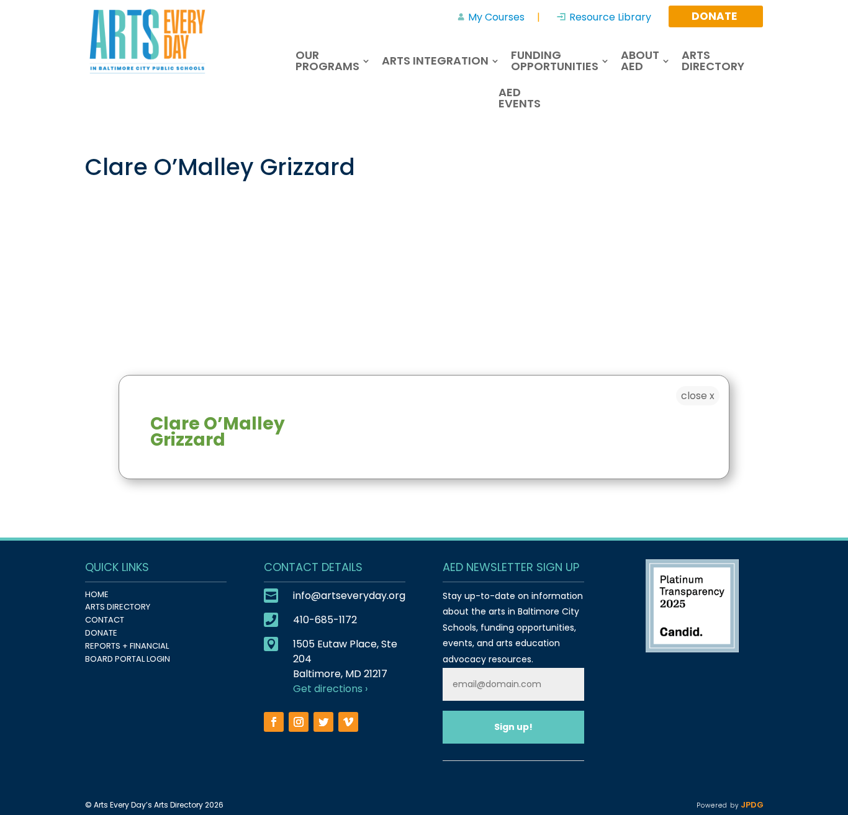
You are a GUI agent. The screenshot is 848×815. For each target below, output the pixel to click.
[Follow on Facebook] (274, 722)
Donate (101, 633)
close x (698, 396)
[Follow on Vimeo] (348, 722)
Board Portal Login (127, 659)
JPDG (751, 805)
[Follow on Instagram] (299, 722)
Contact (104, 620)
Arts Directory (117, 607)
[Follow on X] (323, 722)
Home (97, 594)
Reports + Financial (127, 646)
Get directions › (330, 689)
